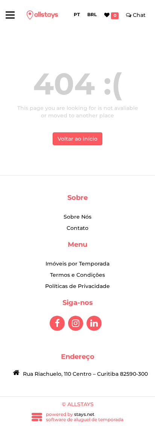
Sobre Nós (77, 216)
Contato (77, 228)
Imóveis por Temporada (77, 263)
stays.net (84, 414)
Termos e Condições (77, 275)
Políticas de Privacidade (77, 286)
